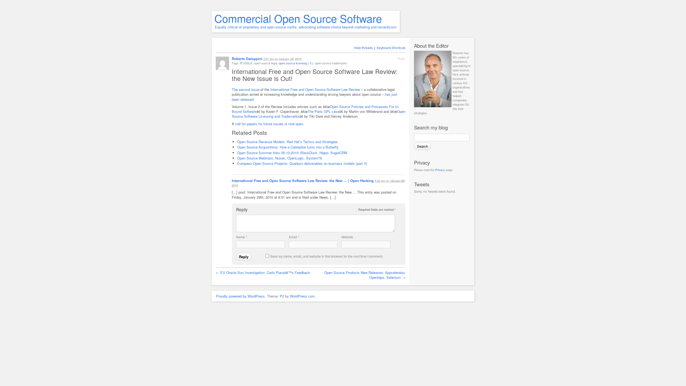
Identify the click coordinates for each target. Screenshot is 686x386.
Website (347, 237)
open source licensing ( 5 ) (296, 63)
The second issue (245, 89)
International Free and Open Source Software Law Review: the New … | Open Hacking (303, 180)
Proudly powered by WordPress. (241, 296)
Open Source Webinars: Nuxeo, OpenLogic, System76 (279, 158)
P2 (282, 296)
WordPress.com (302, 296)
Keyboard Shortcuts (391, 47)
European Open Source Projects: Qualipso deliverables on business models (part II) (302, 163)
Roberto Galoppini (247, 58)
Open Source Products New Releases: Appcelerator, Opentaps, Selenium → (364, 275)
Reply (401, 58)
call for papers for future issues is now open (269, 123)
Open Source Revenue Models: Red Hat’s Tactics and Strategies (287, 141)
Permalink (398, 180)
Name (241, 237)
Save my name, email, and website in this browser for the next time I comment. (326, 256)
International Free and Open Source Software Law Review (315, 89)
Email (294, 237)
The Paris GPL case (323, 111)
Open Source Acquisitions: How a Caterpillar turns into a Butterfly (288, 147)
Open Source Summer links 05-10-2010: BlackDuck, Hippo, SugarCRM (292, 152)
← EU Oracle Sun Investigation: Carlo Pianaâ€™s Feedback (263, 272)
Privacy (440, 170)
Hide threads (363, 47)
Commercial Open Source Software (298, 18)
